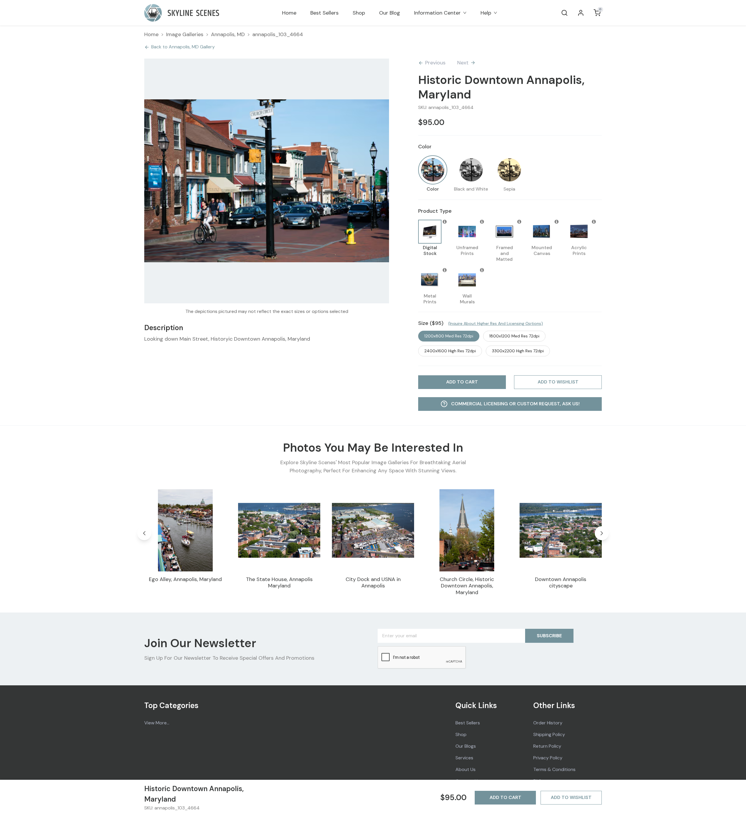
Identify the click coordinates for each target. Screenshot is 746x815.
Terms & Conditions (554, 769)
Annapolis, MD (228, 34)
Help (486, 12)
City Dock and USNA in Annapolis (373, 582)
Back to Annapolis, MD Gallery (183, 47)
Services (464, 758)
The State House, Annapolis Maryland (279, 582)
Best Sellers (324, 12)
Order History (547, 723)
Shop (359, 12)
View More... (156, 723)
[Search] (564, 12)
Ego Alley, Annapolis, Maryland (185, 579)
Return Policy (547, 746)
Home (289, 12)
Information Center (437, 12)
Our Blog (389, 12)
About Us (465, 769)
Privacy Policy (547, 758)
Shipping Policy (549, 734)
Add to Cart (505, 797)
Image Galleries (184, 34)
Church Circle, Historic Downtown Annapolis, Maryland (467, 586)
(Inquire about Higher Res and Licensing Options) (495, 323)
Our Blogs (465, 746)
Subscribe (549, 636)
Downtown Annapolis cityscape (560, 582)
